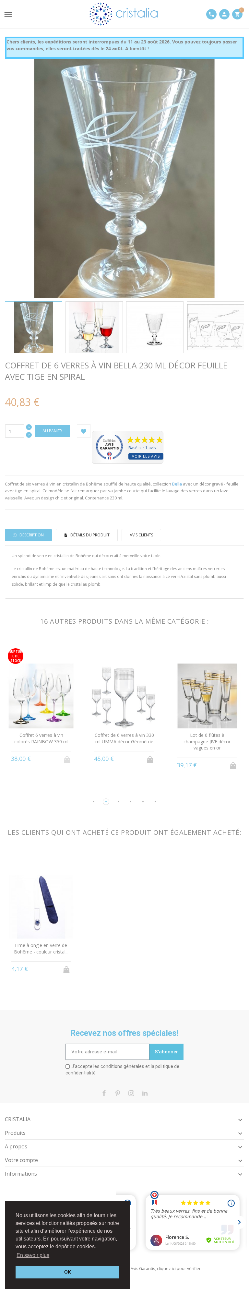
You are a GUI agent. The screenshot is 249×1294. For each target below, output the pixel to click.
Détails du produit (89, 535)
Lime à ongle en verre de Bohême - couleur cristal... (41, 948)
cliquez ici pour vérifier (179, 1268)
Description (31, 535)
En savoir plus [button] (33, 1255)
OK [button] (67, 1272)
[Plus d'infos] (41, 765)
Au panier (52, 431)
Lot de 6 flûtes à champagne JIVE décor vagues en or (207, 741)
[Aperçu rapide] (29, 765)
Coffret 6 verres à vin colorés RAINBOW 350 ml (41, 738)
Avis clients (141, 535)
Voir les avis (146, 456)
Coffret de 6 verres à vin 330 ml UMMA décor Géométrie (124, 738)
